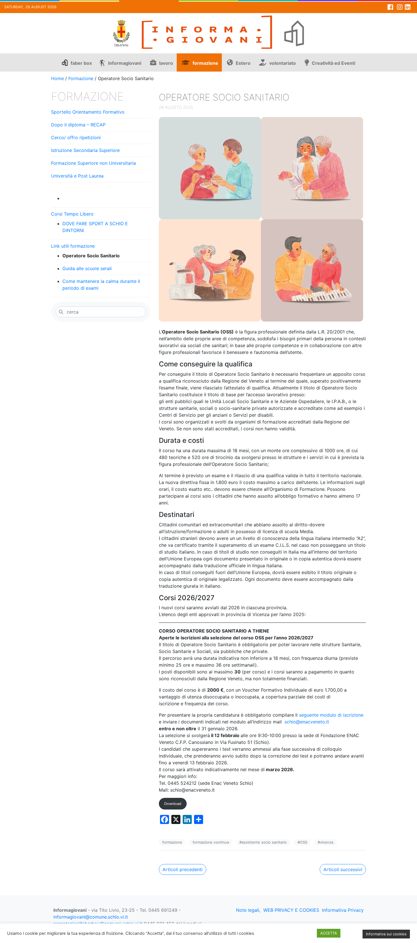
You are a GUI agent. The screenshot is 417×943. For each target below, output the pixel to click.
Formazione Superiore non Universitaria (93, 163)
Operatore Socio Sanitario (91, 255)
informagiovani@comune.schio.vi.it (90, 917)
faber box (81, 63)
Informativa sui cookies (386, 934)
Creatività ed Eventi (333, 63)
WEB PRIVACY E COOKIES (291, 910)
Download (172, 804)
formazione (205, 63)
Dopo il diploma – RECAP (78, 125)
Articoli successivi (342, 869)
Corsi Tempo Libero (72, 214)
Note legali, (248, 910)
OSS (303, 842)
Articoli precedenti (183, 869)
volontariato (282, 63)
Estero (243, 63)
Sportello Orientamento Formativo (88, 112)
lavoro (166, 63)
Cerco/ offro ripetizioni (76, 137)
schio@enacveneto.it (307, 722)
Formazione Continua (74, 188)
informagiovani (124, 63)
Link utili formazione (73, 246)
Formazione (80, 78)
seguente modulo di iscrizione (330, 715)
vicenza (326, 842)
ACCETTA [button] (328, 933)
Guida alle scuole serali (87, 268)
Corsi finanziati (79, 198)
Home (57, 78)
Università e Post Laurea (77, 176)
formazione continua (211, 842)
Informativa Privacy (343, 910)
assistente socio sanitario (264, 842)
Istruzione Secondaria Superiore (85, 150)
